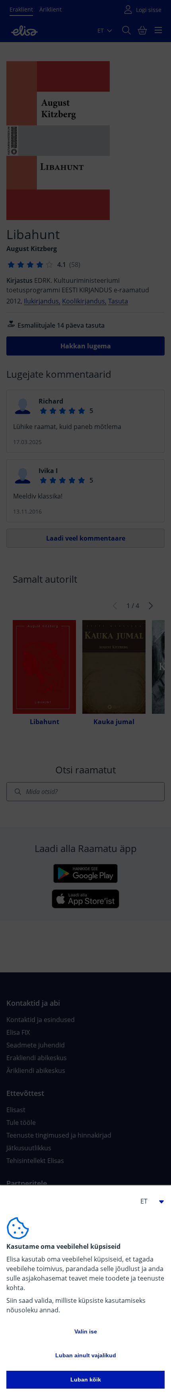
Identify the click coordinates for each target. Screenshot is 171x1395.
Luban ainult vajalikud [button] (85, 1355)
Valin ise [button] (85, 1331)
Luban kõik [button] (85, 1379)
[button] (149, 1201)
